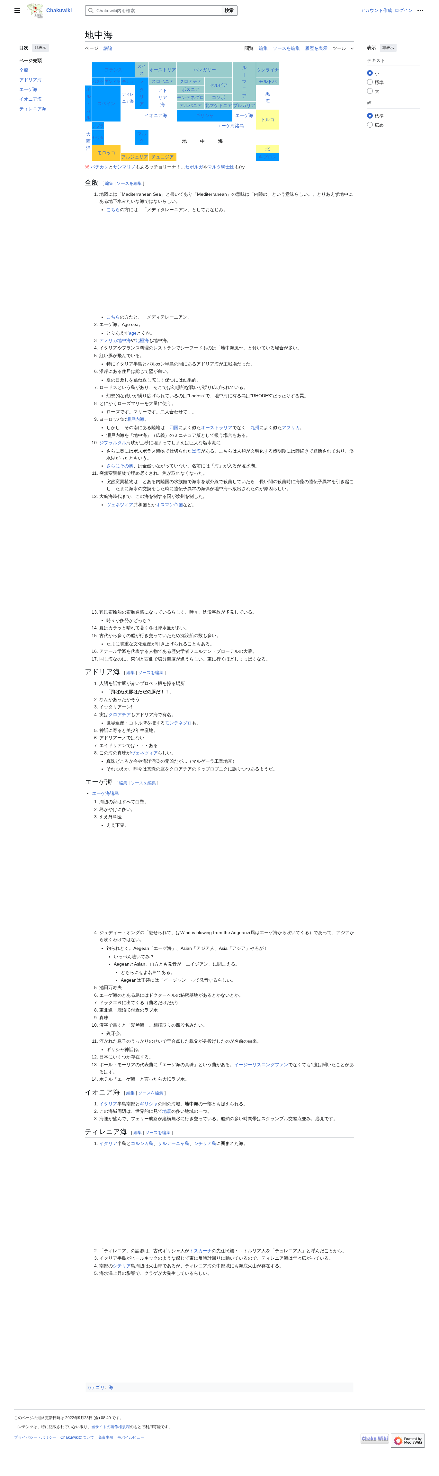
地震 (166, 1111)
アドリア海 (162, 97)
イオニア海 (156, 115)
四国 (173, 427)
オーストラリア (216, 427)
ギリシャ (205, 115)
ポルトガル (88, 103)
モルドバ (268, 81)
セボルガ (194, 166)
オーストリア (162, 69)
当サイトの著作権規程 (110, 1427)
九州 (254, 427)
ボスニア (191, 89)
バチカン (100, 166)
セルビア (219, 85)
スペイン (106, 103)
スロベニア (162, 81)
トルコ (267, 119)
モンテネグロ (190, 97)
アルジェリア (134, 156)
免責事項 (105, 1437)
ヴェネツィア (119, 504)
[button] (17, 10)
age (133, 333)
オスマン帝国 (169, 504)
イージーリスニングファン (261, 1064)
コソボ (218, 97)
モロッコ (106, 152)
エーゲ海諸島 (230, 125)
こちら (113, 209)
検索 (229, 10)
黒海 (196, 451)
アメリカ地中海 (115, 340)
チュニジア (162, 156)
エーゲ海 (244, 115)
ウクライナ (267, 69)
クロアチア (190, 81)
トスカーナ (200, 1250)
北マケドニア (218, 105)
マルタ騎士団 (221, 166)
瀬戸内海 (135, 419)
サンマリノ (124, 166)
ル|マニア (244, 81)
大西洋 (88, 141)
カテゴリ (96, 1387)
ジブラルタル (112, 442)
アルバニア (190, 105)
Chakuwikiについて (77, 1437)
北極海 (142, 340)
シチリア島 (205, 1143)
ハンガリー (204, 69)
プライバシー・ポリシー (35, 1437)
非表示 (40, 47)
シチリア (122, 1265)
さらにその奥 (119, 465)
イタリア (108, 1103)
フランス (113, 69)
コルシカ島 (142, 1143)
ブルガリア (244, 105)
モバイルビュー (130, 1437)
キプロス (268, 156)
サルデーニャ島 (173, 1143)
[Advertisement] (230, 263)
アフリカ (291, 427)
